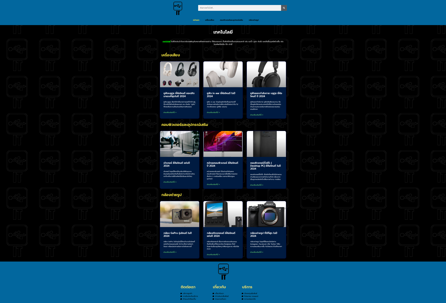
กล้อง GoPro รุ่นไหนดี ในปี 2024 (178, 234)
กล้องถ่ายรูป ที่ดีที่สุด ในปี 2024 (263, 234)
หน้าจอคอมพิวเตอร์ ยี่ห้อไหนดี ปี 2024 (222, 164)
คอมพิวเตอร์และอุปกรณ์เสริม (231, 20)
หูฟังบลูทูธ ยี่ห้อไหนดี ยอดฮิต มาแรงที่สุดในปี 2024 (179, 94)
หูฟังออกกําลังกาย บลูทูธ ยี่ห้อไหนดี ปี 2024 (266, 94)
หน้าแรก (196, 20)
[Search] (284, 8)
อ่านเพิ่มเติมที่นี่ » (170, 112)
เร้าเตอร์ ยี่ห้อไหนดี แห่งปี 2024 (177, 164)
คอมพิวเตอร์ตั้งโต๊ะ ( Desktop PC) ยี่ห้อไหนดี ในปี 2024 (265, 166)
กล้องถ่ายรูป (254, 20)
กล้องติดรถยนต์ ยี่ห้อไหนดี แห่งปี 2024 (221, 234)
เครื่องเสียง (209, 20)
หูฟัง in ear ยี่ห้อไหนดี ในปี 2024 (221, 94)
